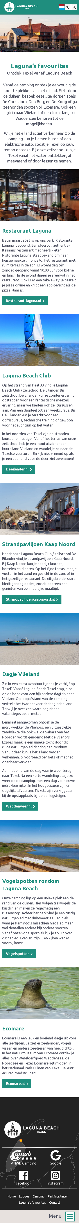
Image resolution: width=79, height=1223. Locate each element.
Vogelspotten (18, 953)
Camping (39, 1196)
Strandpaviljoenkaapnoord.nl (31, 599)
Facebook (23, 1183)
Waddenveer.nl (19, 806)
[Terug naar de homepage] (20, 7)
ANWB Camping (23, 1163)
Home (11, 1196)
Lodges (24, 1196)
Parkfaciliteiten (58, 1196)
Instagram (55, 1183)
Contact (54, 1202)
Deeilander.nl (17, 469)
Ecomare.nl (16, 1083)
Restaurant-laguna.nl (24, 301)
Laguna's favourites (32, 1202)
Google (55, 1163)
